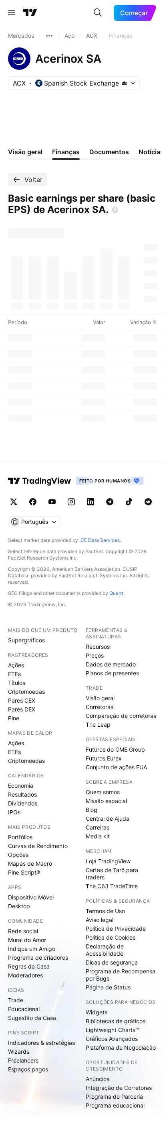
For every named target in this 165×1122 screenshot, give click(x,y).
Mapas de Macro (30, 863)
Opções (18, 854)
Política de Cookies (110, 937)
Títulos (16, 682)
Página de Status (108, 987)
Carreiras (97, 827)
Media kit (98, 836)
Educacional (24, 1009)
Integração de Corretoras (119, 1087)
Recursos (98, 646)
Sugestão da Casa (32, 1017)
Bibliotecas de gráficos (115, 1021)
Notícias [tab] (151, 152)
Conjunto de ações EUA (116, 767)
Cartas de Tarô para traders (112, 874)
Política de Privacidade (116, 928)
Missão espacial (106, 800)
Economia (20, 785)
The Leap (98, 724)
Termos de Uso (105, 910)
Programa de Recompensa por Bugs (120, 975)
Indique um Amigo (31, 948)
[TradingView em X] (13, 501)
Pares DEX (21, 709)
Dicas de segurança (112, 962)
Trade (15, 1000)
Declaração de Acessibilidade (105, 950)
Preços (95, 655)
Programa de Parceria (114, 1096)
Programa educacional (115, 1105)
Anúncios (97, 1078)
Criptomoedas (26, 691)
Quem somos (103, 792)
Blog (91, 809)
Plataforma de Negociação (121, 1047)
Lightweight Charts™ (112, 1029)
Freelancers (23, 1060)
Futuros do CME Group (115, 749)
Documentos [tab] (109, 152)
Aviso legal (99, 919)
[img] (124, 83)
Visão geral (100, 698)
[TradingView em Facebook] (32, 501)
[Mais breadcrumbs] (49, 35)
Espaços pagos (28, 1069)
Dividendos (22, 803)
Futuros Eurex (104, 758)
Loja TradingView (108, 861)
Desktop (19, 906)
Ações (16, 665)
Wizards (18, 1051)
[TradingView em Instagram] (71, 501)
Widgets (96, 1012)
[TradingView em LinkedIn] (90, 501)
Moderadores (25, 975)
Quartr (116, 593)
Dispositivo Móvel (31, 897)
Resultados (22, 794)
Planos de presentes (112, 673)
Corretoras (99, 706)
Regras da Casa (29, 966)
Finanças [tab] (66, 152)
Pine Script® (24, 872)
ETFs (14, 673)
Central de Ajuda (107, 818)
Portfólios (20, 837)
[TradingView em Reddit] (148, 501)
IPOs (14, 812)
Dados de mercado (111, 664)
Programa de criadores (38, 957)
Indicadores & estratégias (41, 1042)
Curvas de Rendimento (38, 845)
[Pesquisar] (98, 13)
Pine (13, 718)
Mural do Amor (27, 939)
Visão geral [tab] (25, 152)
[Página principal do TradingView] (30, 12)
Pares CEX (21, 700)
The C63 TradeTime (112, 886)
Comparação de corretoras (121, 715)
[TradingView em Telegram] (109, 501)
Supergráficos (26, 640)
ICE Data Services (99, 540)
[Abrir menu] (12, 13)
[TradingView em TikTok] (129, 501)
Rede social (23, 931)
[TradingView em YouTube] (52, 501)
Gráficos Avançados (112, 1038)
